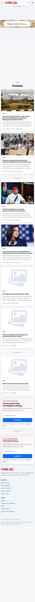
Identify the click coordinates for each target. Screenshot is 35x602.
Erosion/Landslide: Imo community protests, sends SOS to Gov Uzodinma (13, 210)
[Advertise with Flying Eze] (17, 24)
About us (4, 500)
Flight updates (5, 485)
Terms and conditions (7, 511)
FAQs (2, 506)
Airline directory (6, 491)
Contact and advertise (8, 503)
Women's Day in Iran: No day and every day (15, 383)
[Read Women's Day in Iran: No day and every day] (17, 368)
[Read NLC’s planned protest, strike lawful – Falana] (17, 278)
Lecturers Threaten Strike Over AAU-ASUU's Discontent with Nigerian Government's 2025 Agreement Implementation (16, 118)
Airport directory (6, 488)
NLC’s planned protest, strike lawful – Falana (15, 294)
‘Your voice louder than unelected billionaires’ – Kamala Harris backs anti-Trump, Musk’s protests (17, 252)
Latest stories (5, 483)
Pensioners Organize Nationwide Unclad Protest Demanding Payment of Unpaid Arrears (16, 161)
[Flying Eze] (11, 2)
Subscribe (17, 420)
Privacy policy (5, 509)
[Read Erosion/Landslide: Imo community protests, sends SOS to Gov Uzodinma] (17, 193)
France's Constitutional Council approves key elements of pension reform (15, 335)
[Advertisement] (17, 60)
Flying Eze (6, 345)
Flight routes (5, 493)
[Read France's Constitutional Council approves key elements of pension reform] (17, 319)
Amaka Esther (7, 303)
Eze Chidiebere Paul (9, 129)
